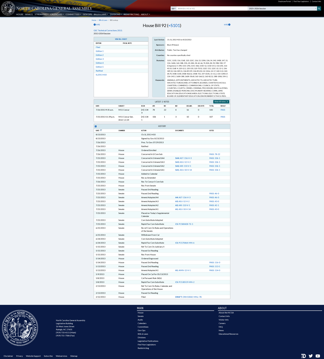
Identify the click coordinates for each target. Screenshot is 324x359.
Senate (29, 14)
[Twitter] (311, 355)
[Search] (319, 8)
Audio (140, 319)
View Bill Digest (121, 39)
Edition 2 (100, 55)
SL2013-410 (101, 74)
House (19, 14)
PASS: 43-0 (214, 201)
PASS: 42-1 (214, 205)
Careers (222, 323)
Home (94, 20)
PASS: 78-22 (214, 154)
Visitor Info (224, 319)
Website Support (33, 356)
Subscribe (48, 356)
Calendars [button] (56, 14)
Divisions (142, 337)
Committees (143, 327)
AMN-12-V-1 (183, 270)
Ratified (99, 70)
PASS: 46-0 (214, 193)
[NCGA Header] (54, 8)
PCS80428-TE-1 (184, 224)
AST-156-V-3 (183, 158)
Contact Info (316, 1)
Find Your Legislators (301, 1)
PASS (223, 110)
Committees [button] (72, 14)
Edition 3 (100, 59)
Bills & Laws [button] (100, 14)
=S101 (174, 25)
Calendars (142, 323)
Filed (98, 47)
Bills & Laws (103, 20)
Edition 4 (100, 63)
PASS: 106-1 (214, 158)
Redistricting (131, 14)
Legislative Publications (148, 341)
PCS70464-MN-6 (184, 242)
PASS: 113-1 (214, 266)
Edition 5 (100, 67)
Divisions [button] (115, 14)
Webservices (61, 356)
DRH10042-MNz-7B (188, 297)
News (221, 330)
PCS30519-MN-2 (184, 282)
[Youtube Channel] (318, 355)
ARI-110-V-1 (183, 166)
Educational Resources (228, 334)
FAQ (221, 327)
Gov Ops (87, 14)
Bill (173, 8)
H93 (226, 24)
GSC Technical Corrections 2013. (108, 30)
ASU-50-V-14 (183, 170)
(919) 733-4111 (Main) (66, 332)
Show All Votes (220, 102)
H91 (98, 24)
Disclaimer (8, 356)
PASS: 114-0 (214, 270)
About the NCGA (226, 312)
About (144, 14)
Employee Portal (284, 1)
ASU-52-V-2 (183, 162)
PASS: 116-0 (214, 262)
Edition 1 (100, 51)
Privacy (19, 356)
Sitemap (73, 356)
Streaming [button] (41, 14)
